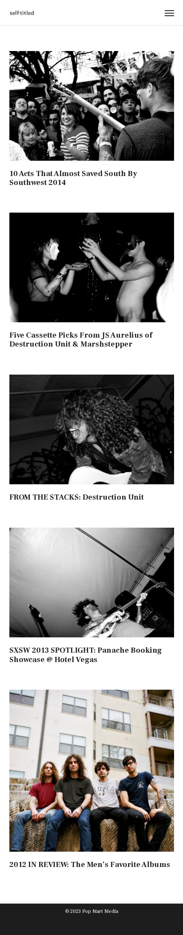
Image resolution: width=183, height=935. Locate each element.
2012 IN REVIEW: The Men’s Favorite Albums (89, 865)
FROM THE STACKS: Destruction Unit (76, 497)
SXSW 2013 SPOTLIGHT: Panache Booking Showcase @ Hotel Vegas (85, 655)
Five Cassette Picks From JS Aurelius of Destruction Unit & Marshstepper (80, 340)
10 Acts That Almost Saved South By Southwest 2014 (73, 178)
